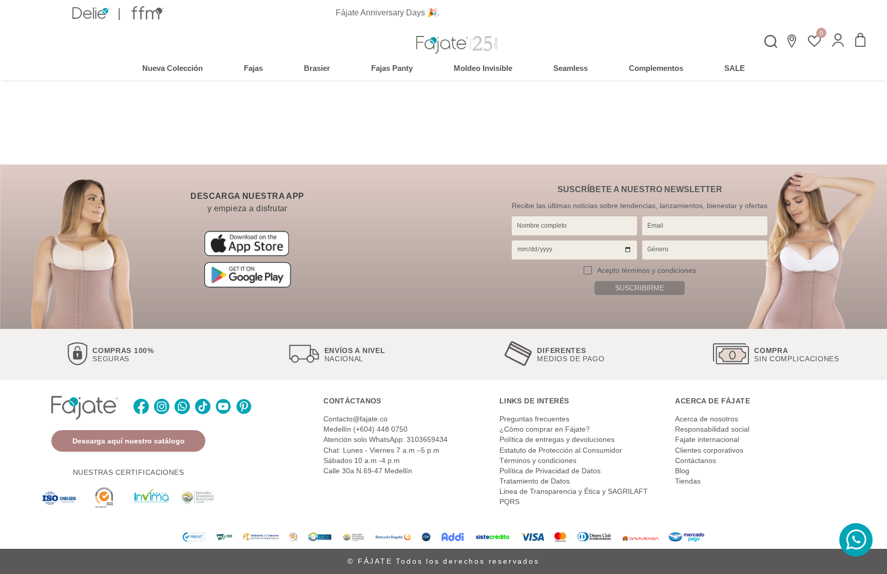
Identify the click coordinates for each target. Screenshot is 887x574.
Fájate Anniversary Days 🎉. (387, 12)
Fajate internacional (707, 439)
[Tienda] (792, 41)
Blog (682, 471)
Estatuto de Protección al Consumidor (560, 450)
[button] (838, 41)
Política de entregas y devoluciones (556, 439)
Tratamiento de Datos (534, 481)
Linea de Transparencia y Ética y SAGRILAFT (573, 491)
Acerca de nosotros (706, 419)
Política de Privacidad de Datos (550, 471)
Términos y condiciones (537, 460)
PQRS (509, 501)
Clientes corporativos (709, 450)
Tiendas (688, 481)
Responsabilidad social (712, 429)
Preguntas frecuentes (534, 419)
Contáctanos (695, 460)
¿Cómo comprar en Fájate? (544, 429)
